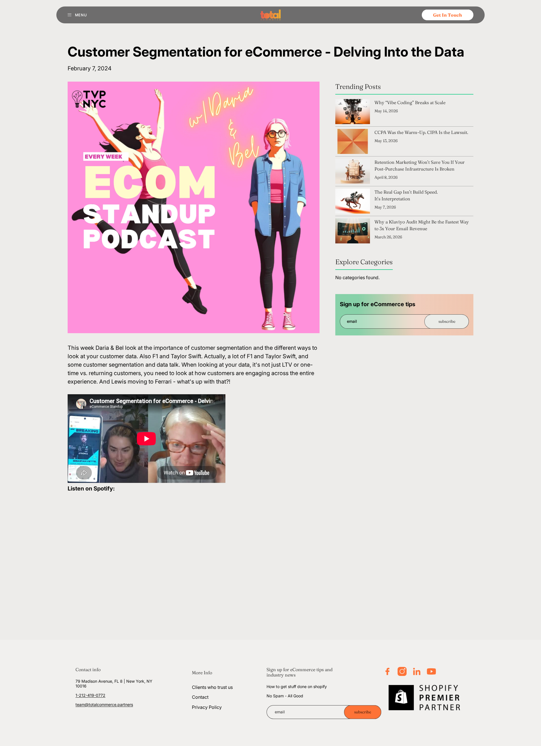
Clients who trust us (212, 687)
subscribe (446, 321)
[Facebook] (387, 671)
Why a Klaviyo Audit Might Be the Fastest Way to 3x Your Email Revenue (421, 225)
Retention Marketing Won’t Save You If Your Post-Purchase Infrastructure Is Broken (419, 165)
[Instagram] (402, 671)
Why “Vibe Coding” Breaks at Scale (409, 102)
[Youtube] (431, 671)
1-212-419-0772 (90, 695)
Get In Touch (447, 15)
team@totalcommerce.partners (104, 704)
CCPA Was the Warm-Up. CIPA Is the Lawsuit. (421, 132)
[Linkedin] (416, 671)
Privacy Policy (207, 707)
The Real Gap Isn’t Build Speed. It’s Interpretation (406, 195)
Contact (200, 697)
